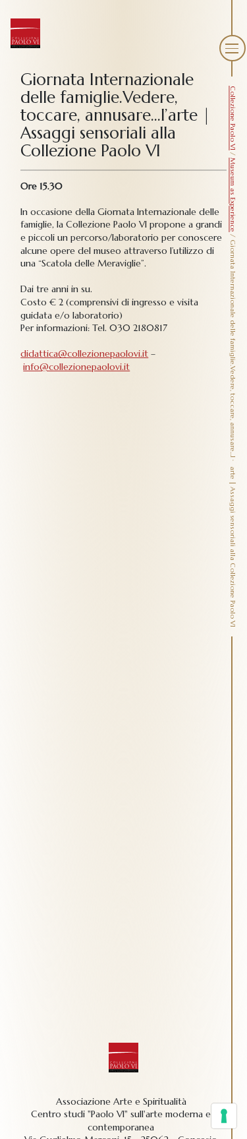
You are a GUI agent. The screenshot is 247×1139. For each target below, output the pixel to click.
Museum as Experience (233, 195)
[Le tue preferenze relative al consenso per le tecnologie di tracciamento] (223, 1115)
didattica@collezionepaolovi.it (84, 353)
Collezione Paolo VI (233, 118)
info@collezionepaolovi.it (76, 367)
